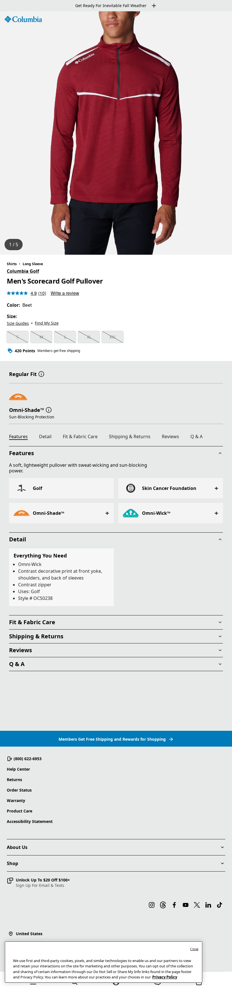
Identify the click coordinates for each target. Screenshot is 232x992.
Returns (14, 779)
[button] (41, 373)
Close (194, 949)
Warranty (16, 800)
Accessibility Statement (30, 821)
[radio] (17, 337)
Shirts (12, 263)
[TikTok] (219, 905)
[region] (116, 133)
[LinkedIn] (208, 905)
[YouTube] (185, 905)
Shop (12, 863)
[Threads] (163, 905)
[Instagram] (151, 905)
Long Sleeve (33, 263)
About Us (17, 847)
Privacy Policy (164, 977)
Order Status (19, 790)
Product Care (19, 811)
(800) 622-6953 (28, 758)
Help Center (18, 769)
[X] (197, 905)
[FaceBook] (174, 905)
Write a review (65, 293)
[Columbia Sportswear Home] (23, 19)
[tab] (20, 437)
